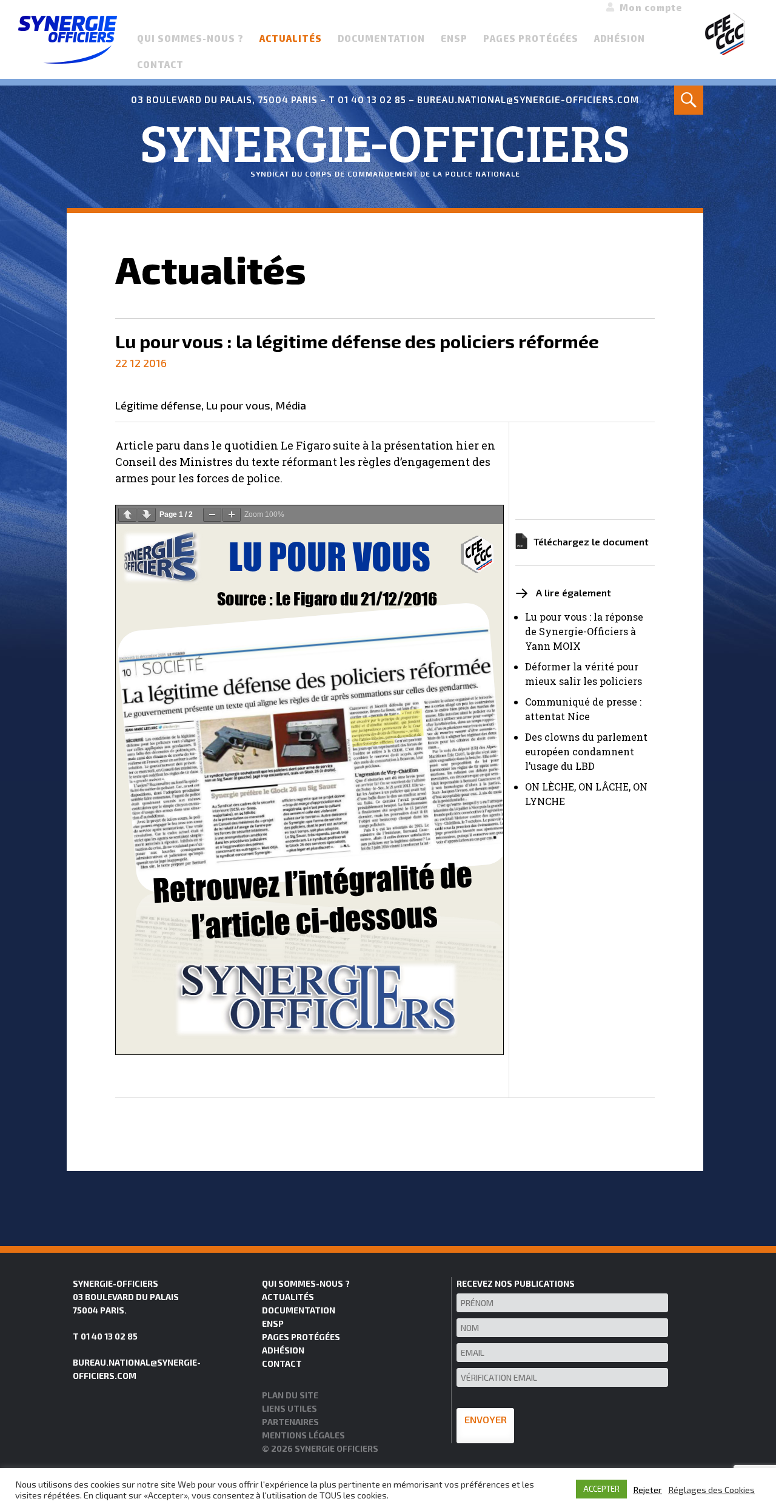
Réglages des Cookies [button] (711, 1489)
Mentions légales (303, 1435)
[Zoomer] (231, 515)
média (290, 406)
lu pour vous (238, 406)
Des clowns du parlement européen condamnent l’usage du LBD (586, 751)
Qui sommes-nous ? (190, 38)
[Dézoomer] (212, 515)
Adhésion (619, 38)
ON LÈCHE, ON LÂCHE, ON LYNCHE (586, 793)
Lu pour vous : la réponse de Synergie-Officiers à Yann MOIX (584, 631)
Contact (160, 64)
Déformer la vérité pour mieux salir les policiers (583, 673)
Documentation (381, 38)
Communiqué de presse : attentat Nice (583, 709)
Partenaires (290, 1422)
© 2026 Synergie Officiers (320, 1448)
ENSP (454, 38)
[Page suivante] (147, 515)
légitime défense (158, 406)
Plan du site (290, 1395)
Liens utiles (289, 1408)
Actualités (290, 38)
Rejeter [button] (647, 1489)
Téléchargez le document (591, 541)
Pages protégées (530, 38)
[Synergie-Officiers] (67, 38)
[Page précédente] (127, 515)
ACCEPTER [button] (601, 1489)
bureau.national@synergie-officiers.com (528, 99)
